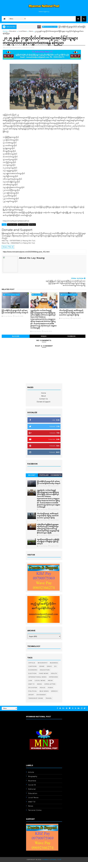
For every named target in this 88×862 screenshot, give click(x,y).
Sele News (44, 691)
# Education (12, 224)
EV (55, 666)
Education (12, 31)
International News (40, 26)
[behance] (78, 708)
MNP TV (31, 684)
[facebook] (57, 708)
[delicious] (84, 708)
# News (32, 224)
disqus (43, 336)
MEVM (50, 680)
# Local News (23, 224)
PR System (32, 687)
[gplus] (63, 708)
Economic (32, 670)
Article (31, 663)
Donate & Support (43, 402)
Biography (43, 663)
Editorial (32, 789)
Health (54, 673)
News (31, 31)
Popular (44, 475)
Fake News (43, 673)
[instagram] (81, 708)
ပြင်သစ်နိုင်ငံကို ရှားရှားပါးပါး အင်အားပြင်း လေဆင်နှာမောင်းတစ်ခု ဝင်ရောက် (15, 311)
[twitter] (60, 708)
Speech (54, 691)
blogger (15, 336)
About (43, 396)
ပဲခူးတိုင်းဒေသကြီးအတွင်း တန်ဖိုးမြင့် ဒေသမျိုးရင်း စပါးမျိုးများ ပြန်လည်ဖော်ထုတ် (48, 541)
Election (32, 673)
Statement (41, 694)
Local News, (26, 47)
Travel (49, 698)
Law (30, 680)
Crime (41, 666)
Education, (17, 47)
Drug (49, 666)
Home (5, 31)
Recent (32, 475)
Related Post (8, 289)
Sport (31, 694)
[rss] (75, 708)
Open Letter (49, 684)
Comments (56, 475)
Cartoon (32, 666)
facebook (71, 336)
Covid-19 (32, 785)
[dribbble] (72, 708)
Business (54, 663)
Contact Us (43, 399)
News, (32, 47)
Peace (42, 687)
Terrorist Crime (35, 698)
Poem (50, 687)
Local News (23, 31)
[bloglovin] (69, 708)
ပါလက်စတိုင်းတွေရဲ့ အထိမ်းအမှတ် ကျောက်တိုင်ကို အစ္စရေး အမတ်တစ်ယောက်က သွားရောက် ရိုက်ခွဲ (71, 312)
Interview (53, 677)
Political (32, 691)
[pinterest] (66, 708)
